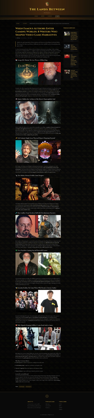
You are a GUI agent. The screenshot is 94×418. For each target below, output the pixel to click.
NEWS (42, 16)
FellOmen (18, 38)
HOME (36, 16)
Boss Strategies (28, 386)
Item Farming (22, 386)
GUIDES (50, 16)
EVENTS (57, 16)
